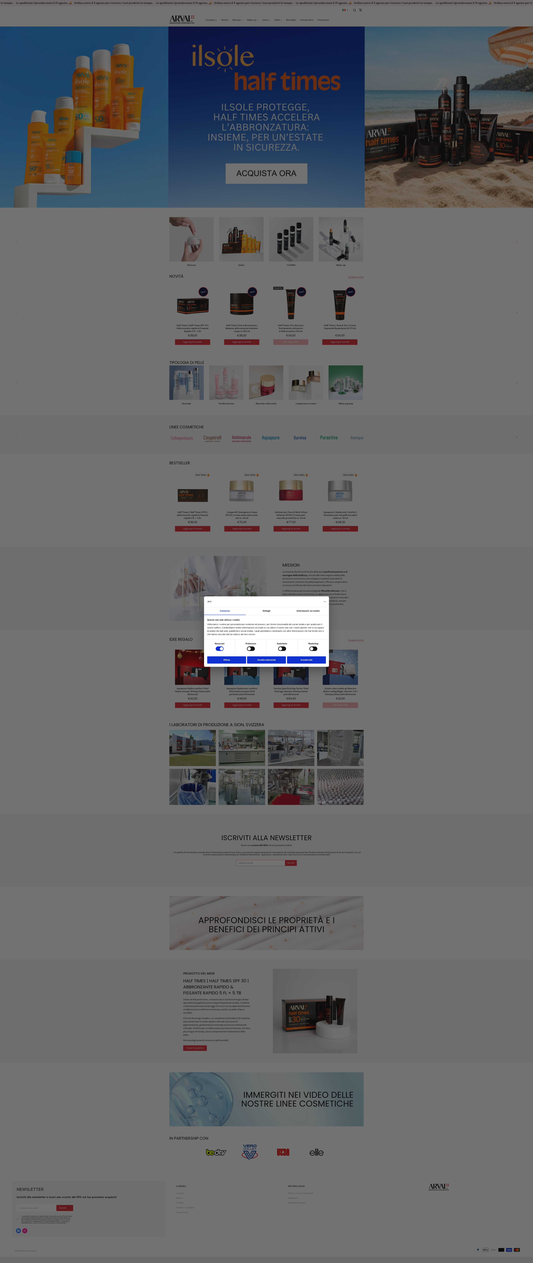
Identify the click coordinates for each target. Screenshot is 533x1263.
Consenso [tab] (225, 611)
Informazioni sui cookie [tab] (308, 611)
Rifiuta (226, 660)
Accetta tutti (306, 660)
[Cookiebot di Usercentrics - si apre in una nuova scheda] (314, 601)
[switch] (251, 648)
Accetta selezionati (266, 660)
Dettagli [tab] (266, 611)
